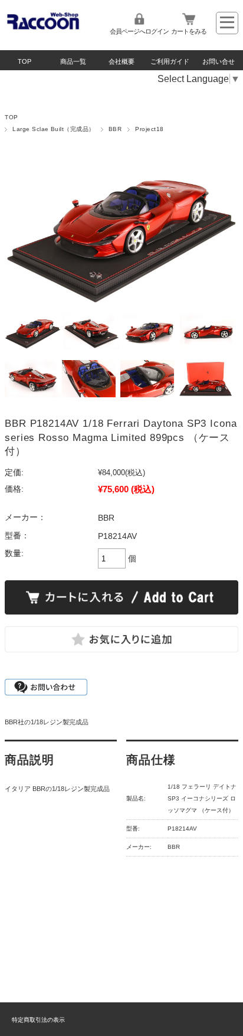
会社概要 (121, 61)
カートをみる (188, 31)
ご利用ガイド (169, 61)
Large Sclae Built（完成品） (53, 129)
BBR (115, 129)
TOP (24, 61)
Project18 (149, 129)
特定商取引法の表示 (38, 1020)
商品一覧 (73, 61)
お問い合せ (218, 61)
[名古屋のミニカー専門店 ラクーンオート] (43, 27)
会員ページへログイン (139, 31)
